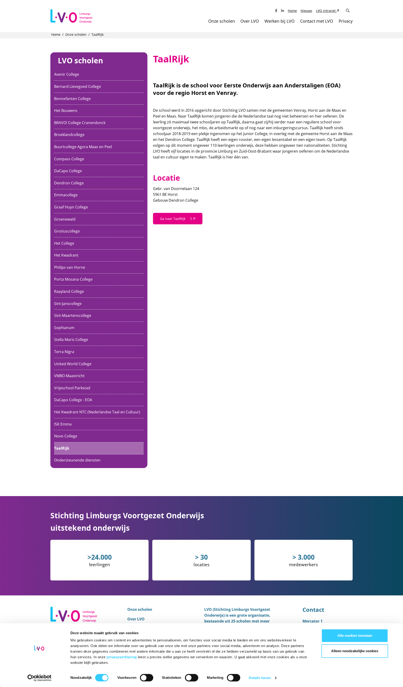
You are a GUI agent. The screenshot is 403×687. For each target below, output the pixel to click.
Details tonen (260, 678)
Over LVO (249, 21)
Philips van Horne (69, 267)
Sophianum (64, 327)
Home (292, 10)
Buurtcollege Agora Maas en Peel (83, 146)
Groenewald (65, 219)
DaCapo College (68, 170)
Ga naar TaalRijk (173, 218)
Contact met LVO (316, 21)
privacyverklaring (122, 657)
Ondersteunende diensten (77, 460)
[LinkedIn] (282, 10)
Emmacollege (66, 194)
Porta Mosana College (73, 279)
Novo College (65, 436)
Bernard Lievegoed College (77, 86)
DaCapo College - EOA (73, 399)
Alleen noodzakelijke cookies (354, 651)
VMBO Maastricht (69, 375)
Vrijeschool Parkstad (72, 387)
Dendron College (69, 183)
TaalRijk (61, 448)
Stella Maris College (71, 339)
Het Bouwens (65, 110)
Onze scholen (221, 21)
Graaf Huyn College (71, 207)
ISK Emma (63, 424)
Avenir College (66, 74)
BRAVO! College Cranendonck (79, 122)
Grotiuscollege (67, 231)
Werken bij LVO (279, 21)
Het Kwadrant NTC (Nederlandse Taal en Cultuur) (97, 412)
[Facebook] (276, 10)
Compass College (69, 158)
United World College (72, 363)
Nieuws (306, 10)
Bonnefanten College (72, 98)
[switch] (146, 677)
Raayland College (69, 291)
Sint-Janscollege (68, 303)
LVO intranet (326, 10)
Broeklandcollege (69, 134)
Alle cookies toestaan (354, 635)
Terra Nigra (64, 351)
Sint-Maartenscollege (72, 315)
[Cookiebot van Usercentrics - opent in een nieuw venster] (39, 677)
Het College (64, 243)
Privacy (346, 21)
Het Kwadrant (66, 255)
